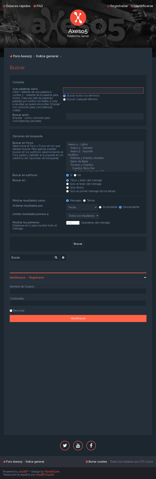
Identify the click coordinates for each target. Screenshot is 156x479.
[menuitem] (38, 6)
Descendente (130, 207)
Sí (70, 175)
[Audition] (105, 155)
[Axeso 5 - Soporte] (105, 151)
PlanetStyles (52, 471)
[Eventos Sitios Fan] (105, 168)
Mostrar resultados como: (29, 200)
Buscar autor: (21, 114)
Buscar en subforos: (25, 175)
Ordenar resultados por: (28, 205)
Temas (90, 200)
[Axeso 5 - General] (105, 148)
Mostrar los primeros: (26, 222)
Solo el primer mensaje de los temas (92, 191)
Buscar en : (19, 180)
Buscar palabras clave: (24, 88)
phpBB (23, 471)
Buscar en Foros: (23, 142)
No (79, 175)
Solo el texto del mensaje (85, 183)
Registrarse (36, 277)
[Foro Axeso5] (78, 18)
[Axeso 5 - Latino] (105, 144)
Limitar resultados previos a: (31, 214)
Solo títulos (76, 187)
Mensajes (75, 200)
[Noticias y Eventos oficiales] (105, 158)
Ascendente (109, 207)
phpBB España (45, 474)
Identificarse (17, 277)
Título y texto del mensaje (85, 180)
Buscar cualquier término (82, 99)
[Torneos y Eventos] (105, 165)
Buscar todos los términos (82, 95)
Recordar (19, 310)
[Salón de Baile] (105, 161)
